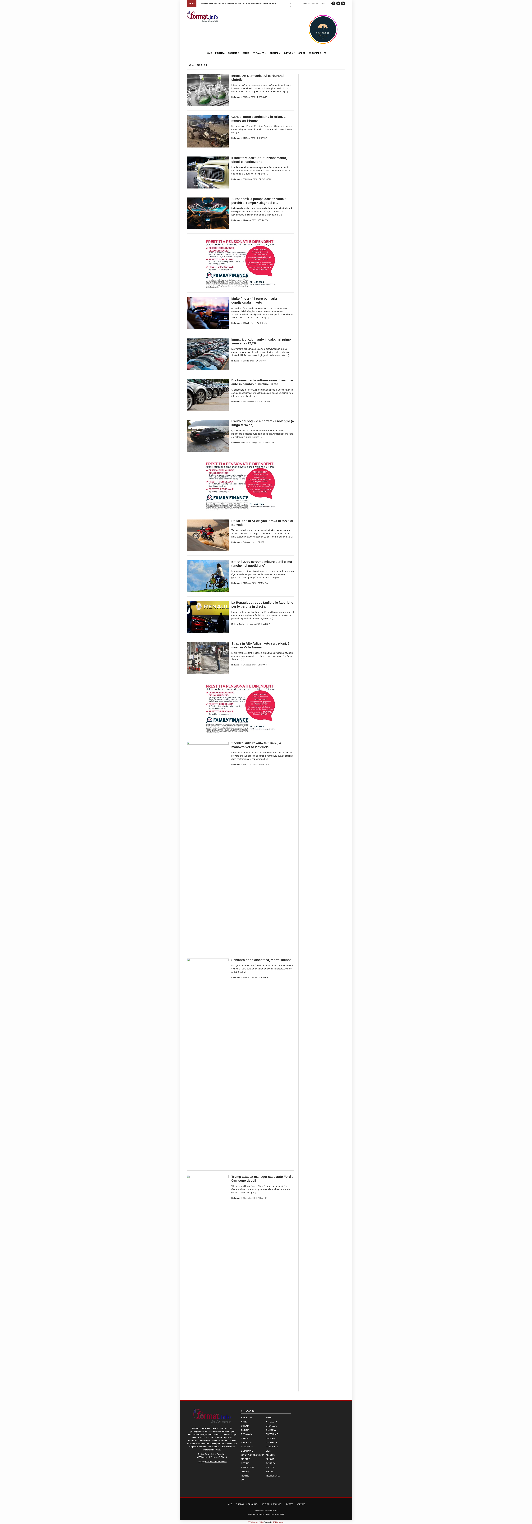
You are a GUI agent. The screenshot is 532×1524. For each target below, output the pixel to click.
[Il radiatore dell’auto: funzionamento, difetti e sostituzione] (208, 172)
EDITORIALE (272, 1434)
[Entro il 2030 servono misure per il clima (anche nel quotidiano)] (208, 576)
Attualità (259, 53)
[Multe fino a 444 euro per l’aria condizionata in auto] (208, 313)
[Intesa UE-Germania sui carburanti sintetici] (208, 90)
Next (290, 4)
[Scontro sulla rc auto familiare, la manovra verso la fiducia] (208, 846)
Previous (290, 6)
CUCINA (245, 1430)
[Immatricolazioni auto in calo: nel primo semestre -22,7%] (208, 354)
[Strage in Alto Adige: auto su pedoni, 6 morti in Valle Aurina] (208, 658)
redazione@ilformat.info (216, 1461)
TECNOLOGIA (265, 179)
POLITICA (270, 1463)
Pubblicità (253, 1504)
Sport (301, 53)
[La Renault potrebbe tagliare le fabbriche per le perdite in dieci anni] (208, 617)
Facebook (277, 1504)
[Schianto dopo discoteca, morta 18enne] (208, 1062)
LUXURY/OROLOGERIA (252, 1455)
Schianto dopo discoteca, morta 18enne (261, 960)
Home (209, 53)
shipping (245, 1471)
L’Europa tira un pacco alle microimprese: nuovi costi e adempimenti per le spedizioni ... (242, 3)
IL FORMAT (262, 138)
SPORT (261, 542)
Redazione (235, 97)
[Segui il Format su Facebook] (333, 3)
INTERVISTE (272, 1446)
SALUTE (270, 1467)
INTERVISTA (247, 1446)
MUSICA (270, 1459)
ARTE (269, 1417)
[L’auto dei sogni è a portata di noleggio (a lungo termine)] (208, 436)
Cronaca (275, 53)
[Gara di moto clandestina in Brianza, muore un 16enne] (208, 131)
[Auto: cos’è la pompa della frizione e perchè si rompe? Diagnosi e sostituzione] (208, 213)
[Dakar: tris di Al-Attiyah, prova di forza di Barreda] (208, 535)
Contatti (265, 1504)
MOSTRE (270, 1455)
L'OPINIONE (247, 1451)
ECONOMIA (262, 97)
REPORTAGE (247, 1467)
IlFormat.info (273, 1510)
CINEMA (245, 1426)
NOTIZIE (245, 1463)
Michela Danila (237, 624)
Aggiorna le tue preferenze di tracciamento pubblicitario (266, 1514)
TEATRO (245, 1476)
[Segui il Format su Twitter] (338, 3)
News (192, 3)
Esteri (246, 53)
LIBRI (268, 1451)
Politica (220, 53)
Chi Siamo (240, 1504)
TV (242, 1480)
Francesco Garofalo (239, 443)
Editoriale (315, 53)
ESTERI (245, 1438)
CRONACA (262, 665)
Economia (233, 53)
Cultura (288, 53)
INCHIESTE (271, 1442)
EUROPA (266, 624)
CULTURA (271, 1430)
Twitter (289, 1504)
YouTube (301, 1504)
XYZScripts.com (278, 1522)
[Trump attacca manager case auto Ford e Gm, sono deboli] (208, 1279)
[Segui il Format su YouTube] (343, 3)
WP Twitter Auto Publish (256, 1522)
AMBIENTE (246, 1417)
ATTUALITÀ (263, 220)
